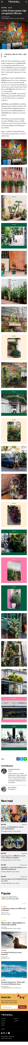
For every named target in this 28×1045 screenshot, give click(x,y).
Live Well (3, 956)
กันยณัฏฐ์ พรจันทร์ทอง (9, 18)
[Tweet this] (21, 759)
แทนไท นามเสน (6, 1023)
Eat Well (3, 986)
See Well (4, 7)
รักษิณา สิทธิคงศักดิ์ (7, 889)
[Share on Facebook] (18, 759)
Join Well (3, 1015)
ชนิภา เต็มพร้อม (20, 18)
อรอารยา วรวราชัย (6, 964)
